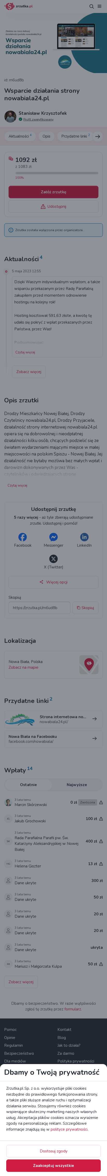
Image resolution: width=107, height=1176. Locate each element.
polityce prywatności (69, 1129)
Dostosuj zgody (54, 1151)
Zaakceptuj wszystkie (53, 1165)
